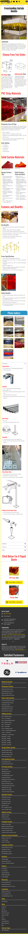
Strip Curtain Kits (5, 769)
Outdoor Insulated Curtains (7, 830)
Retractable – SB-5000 (6, 738)
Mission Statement (5, 923)
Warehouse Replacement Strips (8, 695)
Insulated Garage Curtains (7, 752)
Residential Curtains (6, 814)
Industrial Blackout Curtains (7, 847)
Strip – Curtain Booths (6, 724)
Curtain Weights (5, 876)
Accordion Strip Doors (6, 777)
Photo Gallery (4, 901)
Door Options (4, 868)
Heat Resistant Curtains (6, 797)
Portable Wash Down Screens (7, 702)
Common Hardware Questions (8, 863)
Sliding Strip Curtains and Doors (8, 779)
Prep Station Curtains (6, 704)
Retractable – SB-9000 (6, 740)
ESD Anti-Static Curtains (6, 851)
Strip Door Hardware (6, 842)
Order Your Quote (5, 913)
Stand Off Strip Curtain (6, 781)
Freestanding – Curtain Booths (8, 734)
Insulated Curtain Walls (6, 824)
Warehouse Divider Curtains (7, 689)
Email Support (7, 616)
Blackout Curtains (5, 805)
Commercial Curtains (6, 819)
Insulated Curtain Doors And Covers (9, 832)
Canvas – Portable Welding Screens (9, 730)
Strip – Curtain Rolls (6, 726)
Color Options (4, 870)
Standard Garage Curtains (7, 750)
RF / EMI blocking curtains (7, 853)
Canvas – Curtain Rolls (6, 732)
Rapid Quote (4, 911)
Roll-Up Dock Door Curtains (7, 828)
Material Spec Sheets (6, 874)
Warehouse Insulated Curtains (7, 826)
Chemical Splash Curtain (7, 809)
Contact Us (4, 907)
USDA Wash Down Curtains (7, 708)
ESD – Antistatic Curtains (7, 807)
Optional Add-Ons (5, 872)
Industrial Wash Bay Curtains (7, 706)
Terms (3, 917)
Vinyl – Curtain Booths (6, 718)
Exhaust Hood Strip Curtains (7, 783)
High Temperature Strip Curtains (8, 785)
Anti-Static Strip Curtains (6, 787)
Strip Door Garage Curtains (7, 754)
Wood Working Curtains (6, 756)
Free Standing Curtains (6, 761)
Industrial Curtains (5, 816)
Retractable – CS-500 (6, 736)
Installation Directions (6, 891)
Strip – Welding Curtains (6, 722)
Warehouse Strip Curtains (7, 693)
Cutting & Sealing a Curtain (7, 896)
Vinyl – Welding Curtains (6, 716)
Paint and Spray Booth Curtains (8, 700)
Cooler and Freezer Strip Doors (8, 791)
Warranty (3, 919)
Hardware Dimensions (6, 861)
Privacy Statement (5, 921)
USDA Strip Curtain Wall (6, 789)
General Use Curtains (6, 684)
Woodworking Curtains (6, 801)
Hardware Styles (5, 859)
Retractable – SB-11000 (6, 744)
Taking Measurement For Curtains (8, 886)
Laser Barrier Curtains (6, 849)
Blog (3, 925)
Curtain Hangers (5, 840)
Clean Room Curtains (6, 799)
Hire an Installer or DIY (6, 882)
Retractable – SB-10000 (6, 742)
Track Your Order (5, 915)
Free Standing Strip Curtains (7, 763)
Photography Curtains (6, 803)
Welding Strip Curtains (6, 771)
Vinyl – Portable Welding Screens (8, 720)
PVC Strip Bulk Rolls (6, 773)
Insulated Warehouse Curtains (7, 691)
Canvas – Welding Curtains (7, 728)
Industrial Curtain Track (6, 838)
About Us (3, 909)
